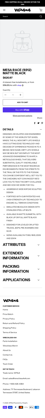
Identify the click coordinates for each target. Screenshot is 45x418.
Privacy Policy (9, 319)
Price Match (8, 314)
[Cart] (39, 10)
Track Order (8, 364)
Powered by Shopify (21, 403)
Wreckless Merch (10, 346)
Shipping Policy (9, 328)
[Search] (39, 16)
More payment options (22, 115)
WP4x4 (11, 403)
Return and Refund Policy (14, 323)
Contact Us (7, 355)
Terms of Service (10, 332)
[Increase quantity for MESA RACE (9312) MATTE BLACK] (20, 94)
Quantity (6, 90)
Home (5, 309)
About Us (7, 350)
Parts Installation (10, 341)
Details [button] (8, 129)
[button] (5, 10)
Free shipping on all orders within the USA (22, 3)
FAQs (5, 359)
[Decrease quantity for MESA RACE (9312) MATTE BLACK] (5, 94)
